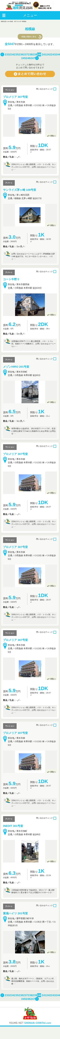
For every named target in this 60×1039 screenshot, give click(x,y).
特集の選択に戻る (29, 37)
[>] (37, 58)
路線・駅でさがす (15, 21)
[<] (2, 54)
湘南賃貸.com (5, 21)
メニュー (30, 15)
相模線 (24, 21)
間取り (53, 136)
